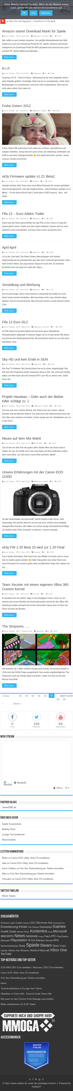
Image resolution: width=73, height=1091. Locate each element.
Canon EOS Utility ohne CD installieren (30, 858)
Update (4, 950)
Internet (45, 36)
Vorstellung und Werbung (21, 285)
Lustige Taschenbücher (13, 834)
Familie (43, 111)
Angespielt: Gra (14, 21)
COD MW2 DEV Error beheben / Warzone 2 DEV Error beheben (32, 967)
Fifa (30, 927)
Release (40, 940)
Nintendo (32, 936)
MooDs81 (21, 783)
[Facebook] (33, 1079)
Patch (47, 936)
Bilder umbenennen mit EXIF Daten (18, 1004)
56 (45, 696)
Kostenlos (38, 931)
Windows (25, 950)
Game (35, 927)
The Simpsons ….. (16, 626)
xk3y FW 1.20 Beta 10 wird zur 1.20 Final (33, 547)
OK (24, 13)
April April (9, 247)
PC (53, 936)
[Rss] (30, 1079)
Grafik (4, 931)
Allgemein (37, 36)
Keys (26, 931)
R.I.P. (6, 68)
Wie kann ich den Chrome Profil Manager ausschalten (27, 999)
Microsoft (60, 931)
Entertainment (59, 923)
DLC (33, 922)
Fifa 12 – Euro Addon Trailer (23, 214)
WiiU (18, 951)
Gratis (12, 931)
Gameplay (46, 926)
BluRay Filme (8, 829)
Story (55, 945)
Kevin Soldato (9, 36)
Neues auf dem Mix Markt (21, 438)
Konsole (35, 181)
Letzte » (17, 703)
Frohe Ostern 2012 (16, 106)
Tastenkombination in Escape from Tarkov (21, 988)
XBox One (58, 950)
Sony (22, 945)
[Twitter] (36, 1079)
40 (26, 696)
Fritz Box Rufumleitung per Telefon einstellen (42, 868)
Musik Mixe (38, 443)
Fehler (23, 927)
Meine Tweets (9, 896)
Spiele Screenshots (11, 824)
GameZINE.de (9, 807)
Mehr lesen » (9, 57)
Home (3, 983)
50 (33, 696)
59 (64, 699)
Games (59, 926)
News (19, 935)
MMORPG (7, 936)
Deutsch (26, 923)
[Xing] (43, 1079)
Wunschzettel (8, 839)
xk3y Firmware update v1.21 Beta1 (28, 176)
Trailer (62, 945)
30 (20, 696)
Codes (18, 923)
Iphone (20, 932)
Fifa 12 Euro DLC (15, 322)
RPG (56, 940)
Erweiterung (9, 927)
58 (58, 699)
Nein (33, 13)
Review (49, 940)
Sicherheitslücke (9, 946)
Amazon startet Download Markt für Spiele (34, 31)
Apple (12, 923)
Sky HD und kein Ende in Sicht (25, 359)
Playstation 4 (20, 940)
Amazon (5, 922)
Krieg (50, 932)
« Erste (5, 696)
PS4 (33, 940)
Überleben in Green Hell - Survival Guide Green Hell (26, 993)
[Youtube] (39, 1079)
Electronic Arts (44, 922)
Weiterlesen (45, 13)
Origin (41, 936)
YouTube (6, 953)
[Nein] (68, 9)
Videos (11, 950)
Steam (46, 945)
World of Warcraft (39, 950)
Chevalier (6, 879)
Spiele (32, 945)
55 (39, 696)
